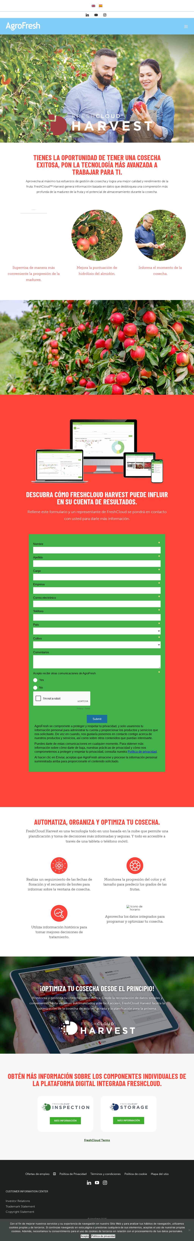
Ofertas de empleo (37, 1174)
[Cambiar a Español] (100, 6)
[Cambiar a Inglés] (93, 6)
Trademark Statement (20, 1206)
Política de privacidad (103, 1236)
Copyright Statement (20, 1212)
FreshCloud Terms (97, 1140)
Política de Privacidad (73, 1174)
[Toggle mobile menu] (186, 27)
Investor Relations (18, 1201)
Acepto (85, 1236)
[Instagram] (105, 1183)
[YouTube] (97, 1183)
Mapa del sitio (160, 1174)
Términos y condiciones (105, 1174)
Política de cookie (135, 1174)
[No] (189, 1230)
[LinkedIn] (89, 1183)
